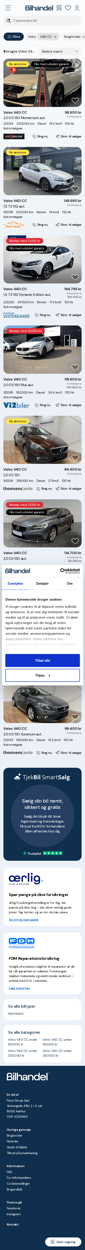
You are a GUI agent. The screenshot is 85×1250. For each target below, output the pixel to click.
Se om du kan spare (24, 920)
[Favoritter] (68, 7)
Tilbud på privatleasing (22, 1153)
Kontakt (13, 1224)
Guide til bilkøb (17, 1147)
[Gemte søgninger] (58, 7)
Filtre (16, 37)
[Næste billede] (76, 83)
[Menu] (7, 7)
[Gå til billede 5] (47, 101)
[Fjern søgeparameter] (84, 36)
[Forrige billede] (9, 83)
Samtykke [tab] (15, 583)
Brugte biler (14, 1135)
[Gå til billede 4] (45, 101)
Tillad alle (42, 660)
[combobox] (60, 51)
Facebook (14, 1208)
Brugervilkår (14, 1189)
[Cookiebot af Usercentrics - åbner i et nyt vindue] (60, 571)
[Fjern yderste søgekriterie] (55, 36)
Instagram (14, 1214)
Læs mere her (19, 988)
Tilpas (40, 675)
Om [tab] (70, 583)
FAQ (9, 1172)
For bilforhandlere (19, 1178)
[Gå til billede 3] (42, 101)
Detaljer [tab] (42, 583)
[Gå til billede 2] (40, 101)
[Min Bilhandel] (77, 7)
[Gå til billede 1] (37, 101)
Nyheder (12, 1141)
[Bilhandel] (39, 8)
